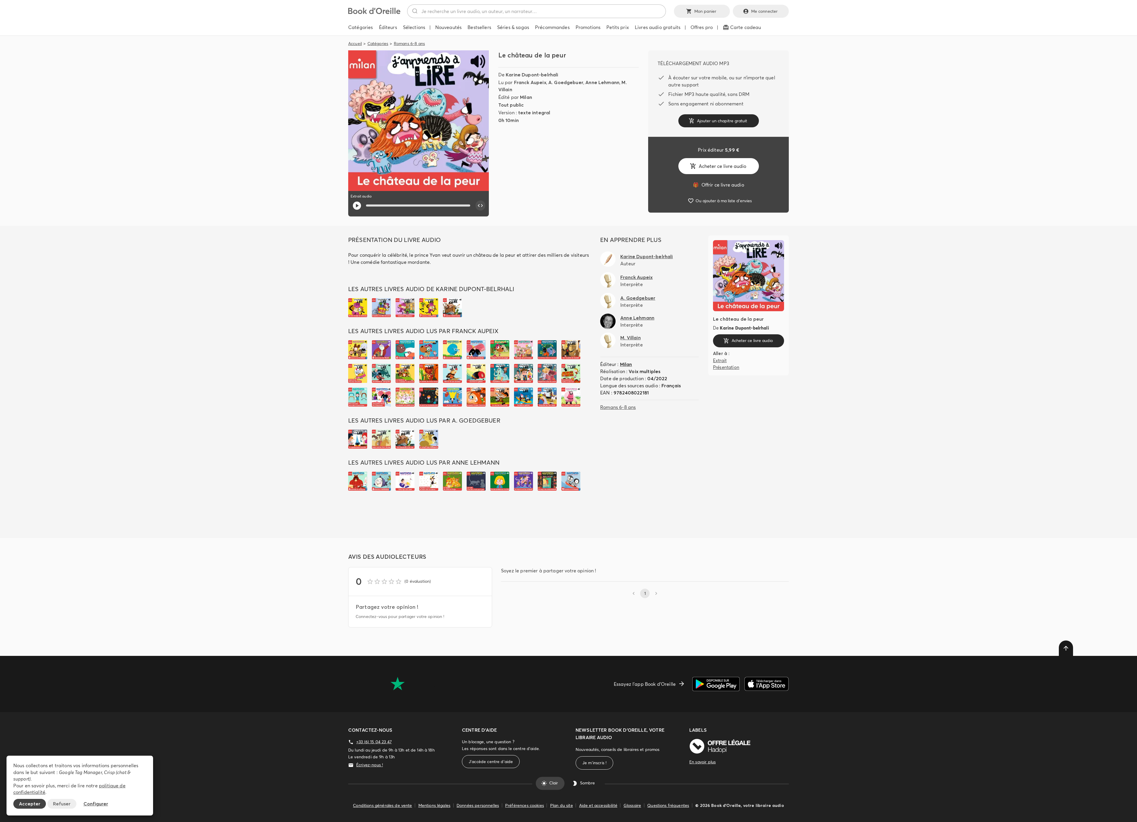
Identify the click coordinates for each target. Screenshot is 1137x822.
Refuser (61, 804)
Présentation (726, 367)
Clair (553, 783)
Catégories (377, 43)
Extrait (720, 360)
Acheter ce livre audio (722, 166)
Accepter (29, 804)
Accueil (355, 43)
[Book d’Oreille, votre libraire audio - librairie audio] (374, 12)
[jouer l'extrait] (357, 205)
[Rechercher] (414, 11)
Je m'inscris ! (594, 762)
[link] (718, 184)
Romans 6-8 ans (409, 43)
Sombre (587, 783)
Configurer (95, 804)
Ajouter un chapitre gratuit (722, 120)
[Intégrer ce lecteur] (481, 205)
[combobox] (536, 11)
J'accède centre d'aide (491, 761)
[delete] (1066, 648)
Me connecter (764, 11)
